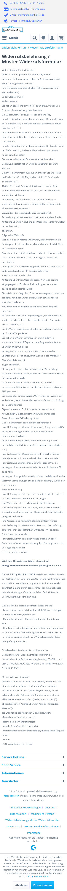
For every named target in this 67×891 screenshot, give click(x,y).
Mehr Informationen (38, 876)
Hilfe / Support (18, 813)
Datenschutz (13, 826)
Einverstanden (42, 885)
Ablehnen (21, 885)
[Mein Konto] (52, 37)
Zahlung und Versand (42, 813)
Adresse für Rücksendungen (25, 807)
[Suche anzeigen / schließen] (34, 37)
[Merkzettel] (43, 37)
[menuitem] (10, 37)
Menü (13, 38)
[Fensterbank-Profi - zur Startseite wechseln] (12, 29)
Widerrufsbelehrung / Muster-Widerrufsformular (32, 820)
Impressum (33, 832)
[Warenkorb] (61, 37)
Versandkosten (11, 795)
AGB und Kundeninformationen (41, 826)
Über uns (50, 807)
